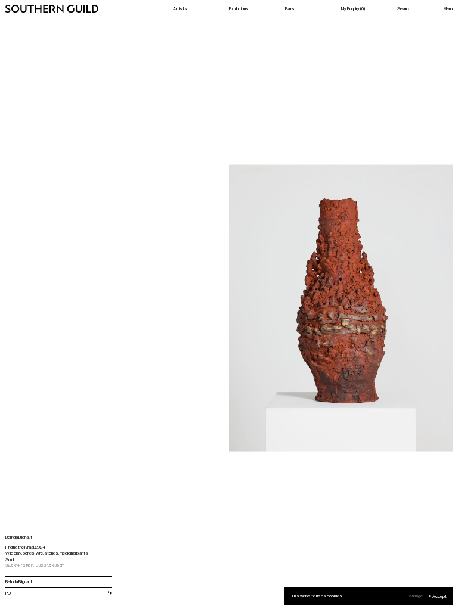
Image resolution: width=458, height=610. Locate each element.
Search (403, 8)
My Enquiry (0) (353, 8)
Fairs (290, 8)
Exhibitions (239, 8)
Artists (180, 8)
